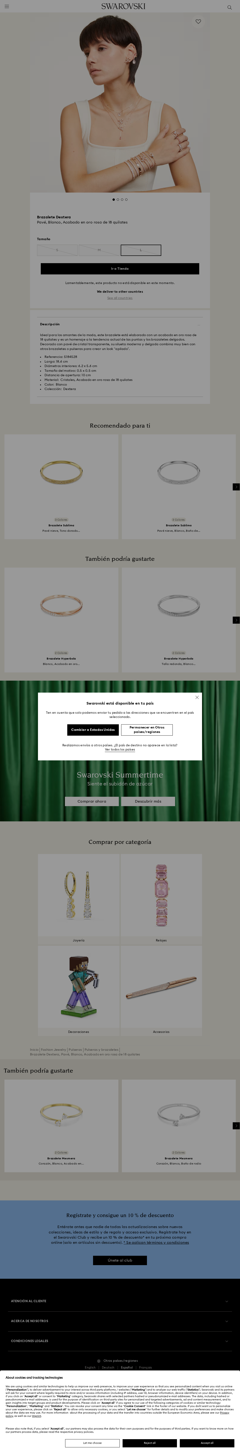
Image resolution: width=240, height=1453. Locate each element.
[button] (197, 697)
